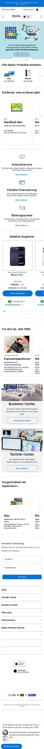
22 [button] (36, 315)
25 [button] (14, 318)
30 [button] (32, 318)
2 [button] (7, 312)
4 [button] (14, 312)
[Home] (16, 16)
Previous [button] (2, 3)
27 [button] (22, 318)
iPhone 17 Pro (17, 275)
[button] (3, 17)
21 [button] (32, 315)
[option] (9, 76)
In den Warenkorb (17, 293)
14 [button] (7, 315)
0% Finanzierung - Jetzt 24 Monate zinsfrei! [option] (22, 3)
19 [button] (25, 315)
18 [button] (22, 315)
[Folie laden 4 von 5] (24, 59)
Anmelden (22, 577)
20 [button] (29, 315)
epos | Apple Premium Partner (20, 705)
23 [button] (39, 315)
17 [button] (18, 315)
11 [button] (39, 312)
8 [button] (29, 312)
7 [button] (25, 312)
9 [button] (32, 312)
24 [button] (43, 315)
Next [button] (42, 3)
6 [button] (22, 312)
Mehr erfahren (22, 54)
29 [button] (29, 318)
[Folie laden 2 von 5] (19, 59)
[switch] (5, 739)
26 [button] (18, 318)
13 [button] (4, 315)
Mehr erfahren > (22, 4)
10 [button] (36, 312)
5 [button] (18, 312)
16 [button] (14, 315)
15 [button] (11, 315)
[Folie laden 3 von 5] (22, 59)
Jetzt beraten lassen (22, 421)
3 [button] (11, 312)
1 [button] (4, 312)
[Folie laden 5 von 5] (27, 59)
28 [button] (25, 318)
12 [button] (43, 312)
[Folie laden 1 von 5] (17, 59)
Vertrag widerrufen (11, 746)
